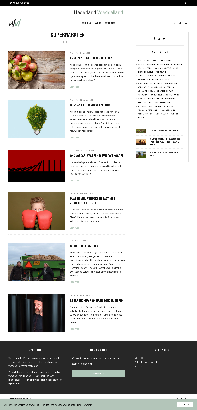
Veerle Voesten (76, 150)
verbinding (154, 110)
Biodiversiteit (170, 60)
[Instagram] (181, 3)
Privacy (138, 366)
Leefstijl (171, 87)
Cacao (178, 64)
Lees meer (74, 86)
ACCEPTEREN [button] (185, 404)
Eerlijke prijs (145, 76)
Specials (110, 22)
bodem (151, 64)
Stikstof (142, 106)
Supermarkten (157, 106)
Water (141, 118)
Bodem (141, 64)
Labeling (157, 87)
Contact (139, 358)
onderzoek (158, 95)
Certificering (145, 68)
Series (98, 22)
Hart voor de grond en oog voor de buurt (165, 154)
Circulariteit (163, 68)
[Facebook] (177, 3)
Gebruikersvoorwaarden (147, 362)
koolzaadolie (173, 83)
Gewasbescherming (148, 79)
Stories (86, 22)
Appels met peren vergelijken (91, 58)
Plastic (142, 99)
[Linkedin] (186, 3)
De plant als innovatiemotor (90, 105)
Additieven (143, 60)
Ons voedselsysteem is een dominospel (97, 156)
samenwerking (162, 102)
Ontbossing (173, 95)
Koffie (159, 83)
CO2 (176, 68)
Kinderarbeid (145, 83)
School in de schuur (84, 246)
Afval (156, 60)
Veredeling (169, 110)
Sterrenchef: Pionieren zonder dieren (96, 300)
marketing (143, 95)
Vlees (175, 114)
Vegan (141, 110)
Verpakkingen (145, 114)
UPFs (171, 106)
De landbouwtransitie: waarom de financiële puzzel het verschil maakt (164, 142)
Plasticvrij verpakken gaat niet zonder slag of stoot (92, 200)
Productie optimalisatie (162, 99)
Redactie (74, 53)
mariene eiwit (165, 91)
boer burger (165, 64)
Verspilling (162, 114)
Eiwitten (161, 76)
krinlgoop (143, 87)
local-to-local (146, 91)
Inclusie (166, 79)
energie (173, 76)
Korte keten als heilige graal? (163, 130)
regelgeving (144, 102)
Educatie (162, 72)
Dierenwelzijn (146, 72)
